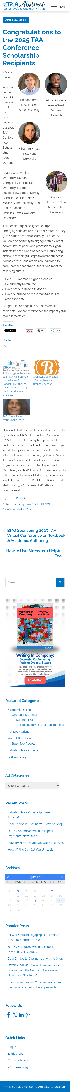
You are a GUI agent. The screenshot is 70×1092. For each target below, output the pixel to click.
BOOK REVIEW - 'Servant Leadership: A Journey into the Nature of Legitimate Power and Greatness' (34, 970)
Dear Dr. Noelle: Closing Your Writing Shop (35, 824)
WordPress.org (18, 1067)
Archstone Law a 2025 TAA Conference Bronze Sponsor (46, 380)
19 (34, 900)
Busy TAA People (23, 743)
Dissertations (24, 720)
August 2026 (35, 877)
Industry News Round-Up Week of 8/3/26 (36, 842)
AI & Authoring (17, 757)
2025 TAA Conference (34, 504)
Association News (17, 509)
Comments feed (18, 1060)
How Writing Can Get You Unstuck (30, 849)
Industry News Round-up (24, 750)
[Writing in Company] (35, 642)
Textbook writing (19, 731)
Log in (12, 1047)
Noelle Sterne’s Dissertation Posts (42, 725)
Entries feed (16, 1053)
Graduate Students (24, 715)
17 (18, 900)
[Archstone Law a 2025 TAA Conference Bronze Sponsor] (46, 367)
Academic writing (19, 709)
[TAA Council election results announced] (16, 407)
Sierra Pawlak (16, 498)
